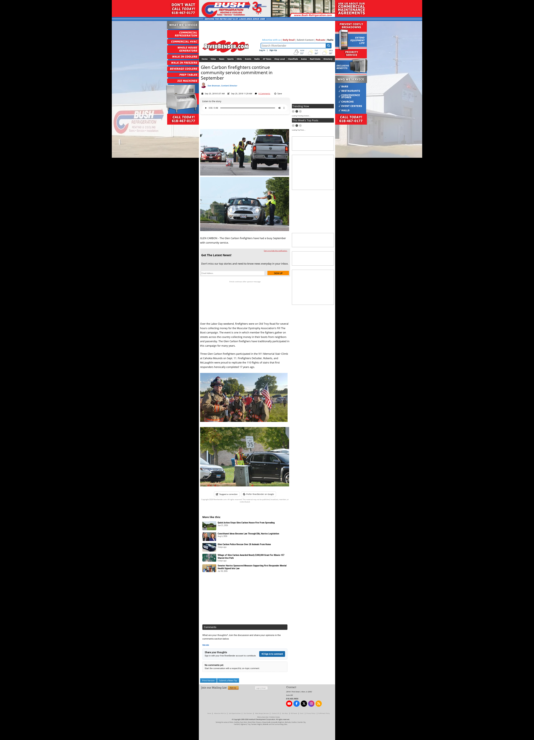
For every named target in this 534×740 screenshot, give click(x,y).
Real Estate (315, 59)
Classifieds (293, 59)
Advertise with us (271, 39)
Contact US (275, 713)
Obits (239, 59)
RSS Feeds (294, 713)
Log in (262, 50)
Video (213, 59)
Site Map (285, 713)
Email (264, 688)
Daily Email (289, 39)
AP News (267, 59)
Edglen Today (275, 717)
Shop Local (279, 59)
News (221, 59)
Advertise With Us (220, 713)
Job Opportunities (235, 713)
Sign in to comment (273, 654)
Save (279, 93)
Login (258, 688)
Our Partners (248, 713)
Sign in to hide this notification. (275, 251)
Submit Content (305, 39)
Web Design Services (262, 713)
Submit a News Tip (228, 680)
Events (248, 59)
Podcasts (320, 39)
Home (204, 59)
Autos (304, 59)
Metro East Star (262, 717)
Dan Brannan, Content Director (222, 85)
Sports (230, 59)
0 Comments (264, 93)
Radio (330, 39)
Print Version (208, 680)
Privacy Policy (310, 713)
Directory (327, 59)
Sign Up (273, 50)
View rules (205, 645)
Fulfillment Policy (324, 713)
